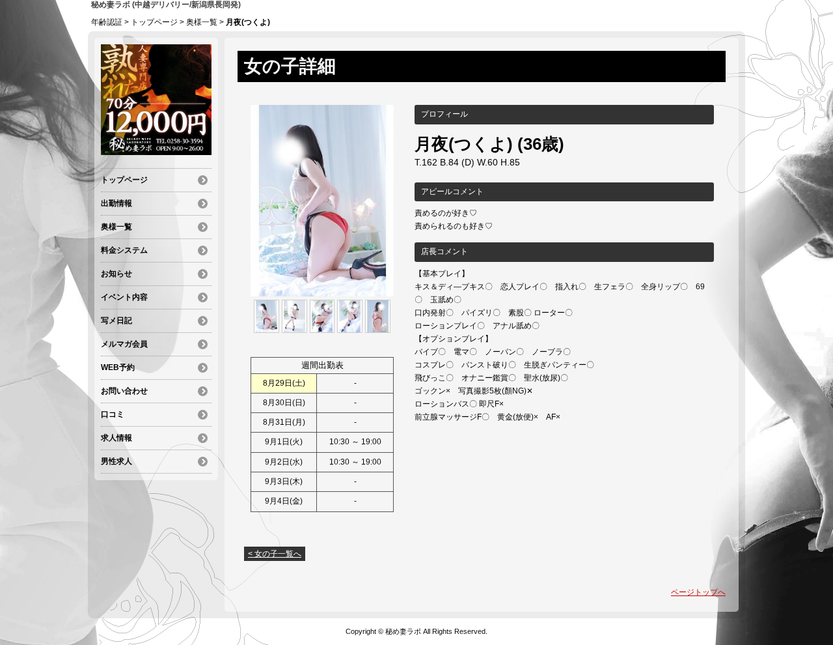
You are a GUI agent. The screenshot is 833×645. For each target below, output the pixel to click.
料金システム (124, 250)
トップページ (154, 22)
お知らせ (116, 273)
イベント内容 (124, 297)
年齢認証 (106, 22)
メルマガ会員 (124, 344)
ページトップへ (698, 592)
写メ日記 (116, 320)
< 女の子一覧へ (274, 553)
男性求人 (116, 461)
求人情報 (116, 437)
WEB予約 (118, 367)
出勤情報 (116, 203)
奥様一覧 (201, 22)
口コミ (112, 414)
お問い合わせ (124, 390)
